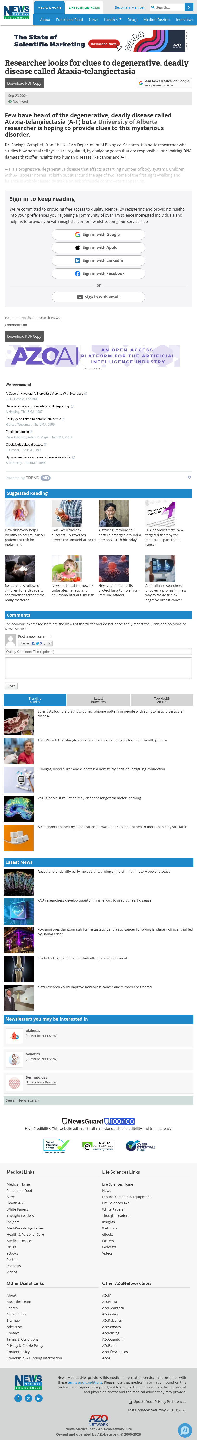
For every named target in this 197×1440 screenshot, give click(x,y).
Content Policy (18, 1351)
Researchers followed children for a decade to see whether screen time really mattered (25, 592)
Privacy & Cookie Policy (25, 1345)
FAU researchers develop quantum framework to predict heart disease (94, 900)
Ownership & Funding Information (34, 1358)
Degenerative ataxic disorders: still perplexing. (38, 406)
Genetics (33, 1054)
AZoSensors (111, 1326)
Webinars (109, 1228)
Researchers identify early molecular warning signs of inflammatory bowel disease (104, 871)
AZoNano (109, 1301)
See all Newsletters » (22, 1100)
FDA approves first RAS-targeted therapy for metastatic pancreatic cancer (164, 537)
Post (11, 686)
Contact (13, 1333)
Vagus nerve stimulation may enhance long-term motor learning (89, 798)
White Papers (17, 1209)
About (11, 1295)
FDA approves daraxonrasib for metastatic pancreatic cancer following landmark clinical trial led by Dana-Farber (115, 931)
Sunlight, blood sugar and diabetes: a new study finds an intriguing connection (101, 769)
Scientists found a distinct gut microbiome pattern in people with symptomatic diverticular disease (111, 713)
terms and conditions (85, 1382)
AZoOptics (110, 1314)
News (11, 1197)
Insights (13, 1222)
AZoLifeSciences (115, 1351)
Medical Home (49, 7)
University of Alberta (128, 122)
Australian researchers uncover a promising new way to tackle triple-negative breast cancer (165, 592)
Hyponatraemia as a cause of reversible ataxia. (38, 457)
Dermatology (36, 1077)
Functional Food (19, 1190)
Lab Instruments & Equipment (126, 1197)
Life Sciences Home (84, 7)
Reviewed (20, 101)
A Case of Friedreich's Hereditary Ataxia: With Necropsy (44, 393)
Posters (12, 1259)
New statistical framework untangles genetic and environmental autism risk (73, 590)
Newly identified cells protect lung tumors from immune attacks (118, 590)
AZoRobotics (112, 1320)
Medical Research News (41, 317)
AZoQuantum (112, 1339)
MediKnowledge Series (25, 1228)
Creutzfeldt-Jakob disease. (24, 444)
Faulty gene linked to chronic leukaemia (33, 419)
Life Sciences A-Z (115, 1203)
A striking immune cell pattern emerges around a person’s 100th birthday (119, 535)
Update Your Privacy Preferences (159, 1401)
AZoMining (110, 1333)
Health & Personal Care (25, 1234)
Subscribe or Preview (41, 1035)
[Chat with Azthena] (185, 1430)
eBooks (12, 1253)
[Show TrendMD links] (189, 477)
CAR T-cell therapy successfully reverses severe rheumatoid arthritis (74, 535)
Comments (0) (16, 325)
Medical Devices (20, 1240)
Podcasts (14, 1265)
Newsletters (16, 1314)
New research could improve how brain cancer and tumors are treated (95, 987)
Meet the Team (19, 1301)
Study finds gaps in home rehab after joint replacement (82, 958)
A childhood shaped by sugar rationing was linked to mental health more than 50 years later (112, 827)
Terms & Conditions (22, 1339)
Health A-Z (15, 1203)
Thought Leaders (20, 1215)
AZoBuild (109, 1345)
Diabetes (33, 1030)
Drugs (11, 1247)
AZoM (106, 1295)
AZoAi (106, 1358)
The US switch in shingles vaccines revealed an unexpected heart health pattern (102, 740)
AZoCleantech (113, 1308)
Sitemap (13, 1320)
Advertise (14, 1326)
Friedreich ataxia (17, 432)
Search (12, 1308)
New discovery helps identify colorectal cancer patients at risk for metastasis (25, 537)
